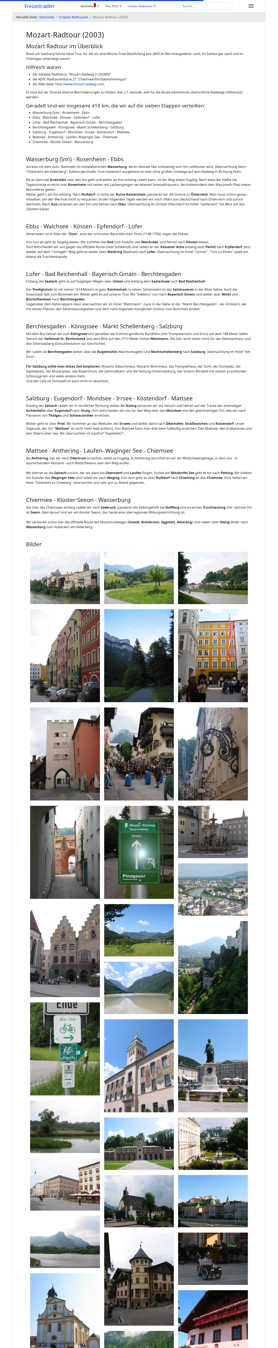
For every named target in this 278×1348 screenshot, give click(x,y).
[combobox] (206, 6)
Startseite (87, 6)
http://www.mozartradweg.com (79, 84)
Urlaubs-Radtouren (140, 6)
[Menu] (251, 6)
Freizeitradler (39, 6)
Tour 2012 (111, 6)
